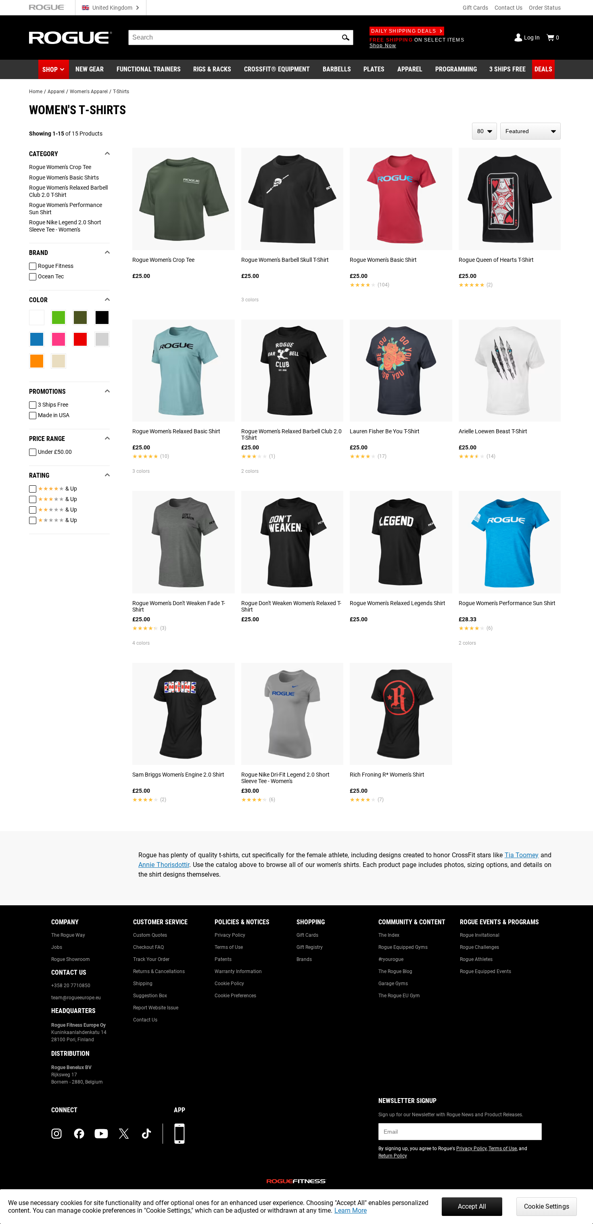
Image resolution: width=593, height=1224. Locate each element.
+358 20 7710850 (70, 985)
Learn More (350, 1210)
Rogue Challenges (479, 947)
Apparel (56, 91)
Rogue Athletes (476, 959)
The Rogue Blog (395, 971)
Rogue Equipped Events (485, 971)
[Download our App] (179, 1134)
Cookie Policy (229, 983)
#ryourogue (390, 959)
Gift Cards (475, 7)
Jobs (56, 947)
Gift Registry (309, 947)
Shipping (142, 983)
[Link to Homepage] (70, 37)
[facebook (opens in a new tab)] (79, 1134)
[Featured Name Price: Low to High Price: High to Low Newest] (530, 131)
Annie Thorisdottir (163, 865)
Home (35, 91)
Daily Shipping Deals (403, 31)
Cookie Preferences (235, 995)
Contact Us (508, 7)
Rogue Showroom (70, 959)
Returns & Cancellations (159, 971)
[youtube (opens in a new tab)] (101, 1134)
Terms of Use (229, 947)
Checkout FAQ (148, 947)
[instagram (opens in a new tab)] (56, 1134)
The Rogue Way (68, 935)
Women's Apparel (89, 91)
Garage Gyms (393, 983)
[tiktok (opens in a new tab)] (146, 1134)
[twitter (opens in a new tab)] (124, 1134)
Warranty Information (238, 971)
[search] (240, 37)
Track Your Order (151, 959)
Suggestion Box (150, 995)
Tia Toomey (522, 855)
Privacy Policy (230, 935)
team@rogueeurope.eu (76, 998)
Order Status (545, 7)
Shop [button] (50, 69)
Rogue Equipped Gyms (403, 947)
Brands (304, 959)
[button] (345, 37)
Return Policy (392, 1156)
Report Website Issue (155, 1008)
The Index (388, 935)
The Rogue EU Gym (399, 995)
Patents (223, 959)
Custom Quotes (150, 935)
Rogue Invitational (479, 935)
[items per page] (484, 131)
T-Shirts (121, 91)
